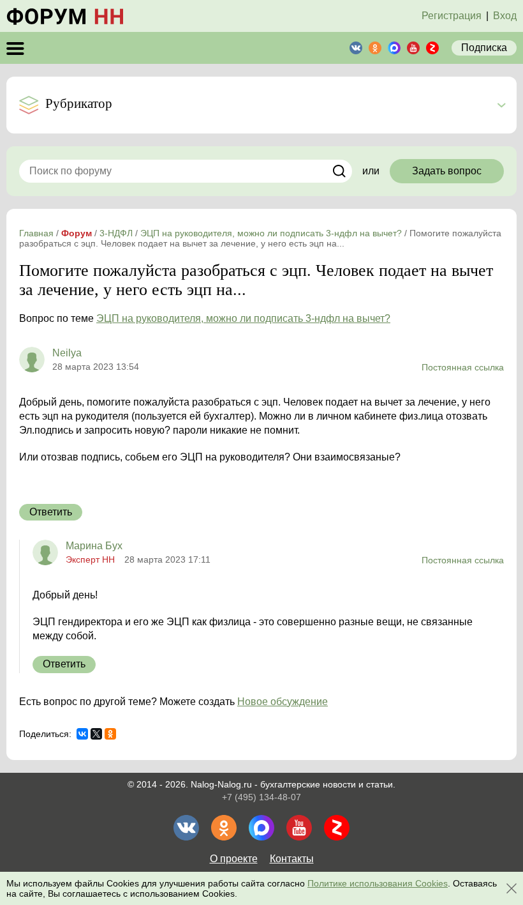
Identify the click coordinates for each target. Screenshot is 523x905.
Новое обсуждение (282, 701)
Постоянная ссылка (463, 367)
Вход (505, 15)
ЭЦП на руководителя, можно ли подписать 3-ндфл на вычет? (243, 318)
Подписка (484, 47)
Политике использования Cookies (377, 883)
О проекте (234, 858)
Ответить (50, 511)
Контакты (292, 858)
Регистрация (452, 15)
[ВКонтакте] (82, 734)
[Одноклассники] (110, 734)
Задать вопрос (447, 170)
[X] (96, 734)
